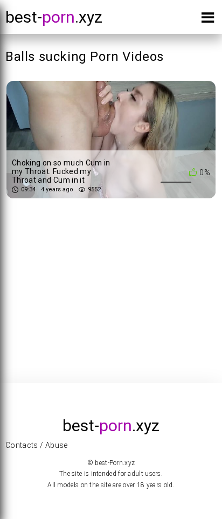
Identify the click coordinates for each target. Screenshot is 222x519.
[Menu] (208, 19)
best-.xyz (53, 17)
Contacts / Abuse (36, 445)
